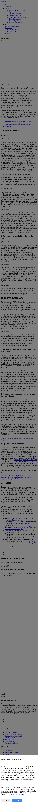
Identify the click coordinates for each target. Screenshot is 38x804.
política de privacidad (18, 794)
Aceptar (17, 800)
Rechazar (6, 800)
